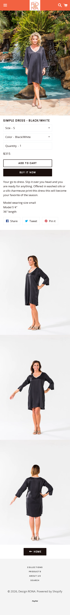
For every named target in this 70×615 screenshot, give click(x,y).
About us (35, 575)
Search (34, 580)
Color (8, 137)
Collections (35, 567)
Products (35, 571)
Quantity (11, 146)
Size (7, 128)
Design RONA (26, 591)
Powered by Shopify (49, 591)
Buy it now (28, 172)
